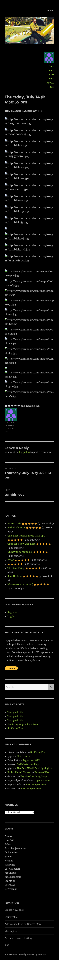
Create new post (14, 909)
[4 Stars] (15, 405)
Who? (10, 559)
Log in (11, 616)
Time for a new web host (21, 543)
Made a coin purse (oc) (20, 584)
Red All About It (16, 527)
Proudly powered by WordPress (33, 954)
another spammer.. (36, 784)
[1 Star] (6, 405)
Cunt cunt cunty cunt (51, 72)
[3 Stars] (12, 405)
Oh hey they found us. (19, 551)
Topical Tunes (42, 780)
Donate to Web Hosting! (19, 938)
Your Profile (11, 917)
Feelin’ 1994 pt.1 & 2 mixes (22, 724)
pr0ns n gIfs (14, 523)
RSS (7, 945)
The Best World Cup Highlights (34, 768)
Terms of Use (42, 772)
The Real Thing (16, 568)
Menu (50, 10)
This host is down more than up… (26, 535)
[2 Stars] (9, 405)
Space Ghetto (11, 954)
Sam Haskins (14, 576)
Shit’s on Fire (15, 728)
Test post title (15, 712)
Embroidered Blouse (18, 772)
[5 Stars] (18, 405)
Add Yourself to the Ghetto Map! (23, 924)
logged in (24, 452)
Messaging (11, 931)
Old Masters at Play (28, 764)
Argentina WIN (31, 760)
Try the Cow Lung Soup (33, 776)
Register (12, 612)
